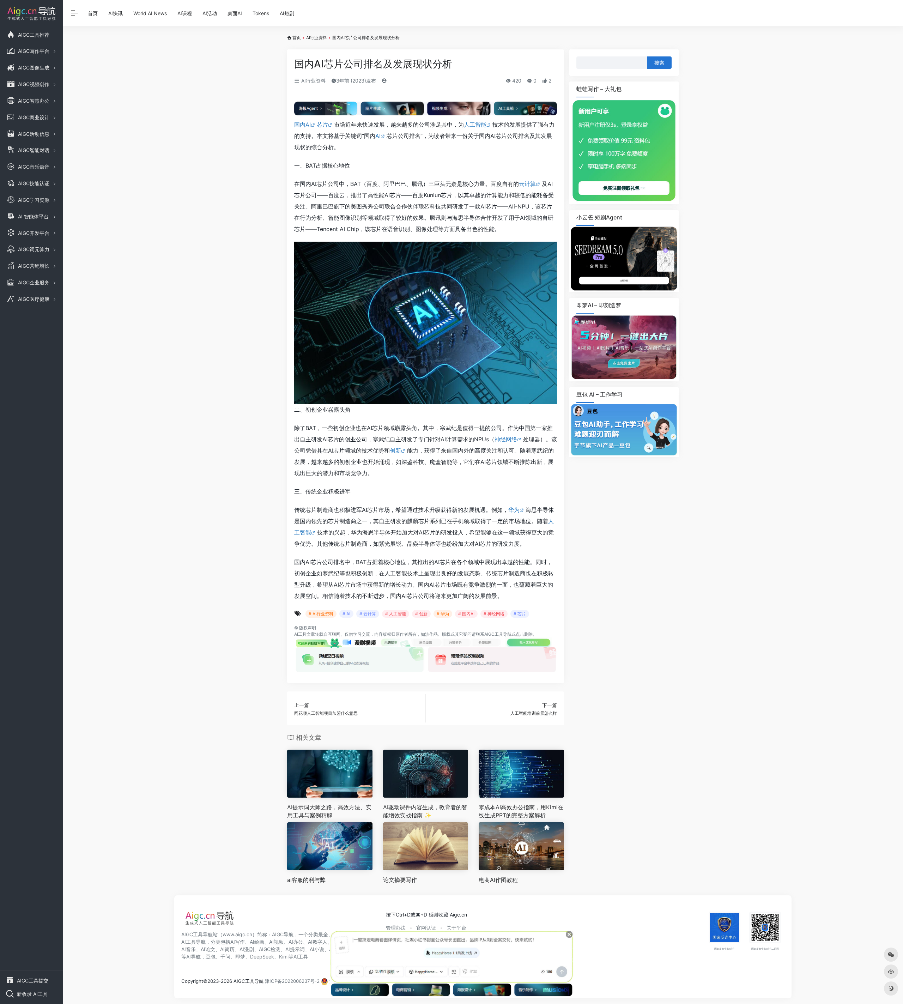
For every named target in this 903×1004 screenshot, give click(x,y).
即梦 (240, 957)
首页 (93, 13)
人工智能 (475, 124)
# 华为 (443, 613)
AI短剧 (287, 13)
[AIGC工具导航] (209, 920)
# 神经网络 (494, 613)
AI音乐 (188, 949)
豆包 (211, 957)
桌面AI (235, 13)
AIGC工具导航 (497, 634)
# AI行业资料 (321, 613)
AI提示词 (295, 949)
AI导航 (193, 957)
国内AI (302, 124)
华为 (514, 509)
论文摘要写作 (400, 879)
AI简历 (227, 949)
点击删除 (524, 634)
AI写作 (237, 942)
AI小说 (317, 949)
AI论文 (208, 949)
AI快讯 (115, 13)
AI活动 (209, 13)
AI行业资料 (316, 37)
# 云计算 (367, 613)
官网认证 (426, 928)
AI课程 (184, 13)
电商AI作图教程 (498, 879)
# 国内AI (466, 613)
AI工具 (300, 634)
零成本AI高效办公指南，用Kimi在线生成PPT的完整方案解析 (521, 811)
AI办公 (296, 942)
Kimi (284, 957)
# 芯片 (520, 613)
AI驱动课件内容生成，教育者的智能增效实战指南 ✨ (425, 811)
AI (378, 135)
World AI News (150, 13)
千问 (225, 957)
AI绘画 (257, 942)
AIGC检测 (269, 949)
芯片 (322, 124)
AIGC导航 (282, 934)
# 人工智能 (395, 613)
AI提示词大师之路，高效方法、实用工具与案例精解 (329, 811)
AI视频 (276, 942)
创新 (395, 450)
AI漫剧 (247, 949)
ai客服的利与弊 (306, 879)
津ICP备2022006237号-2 (292, 981)
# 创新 (421, 613)
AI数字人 (317, 942)
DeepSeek (262, 957)
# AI (346, 613)
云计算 (527, 183)
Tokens (261, 13)
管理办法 (396, 928)
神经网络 (506, 439)
